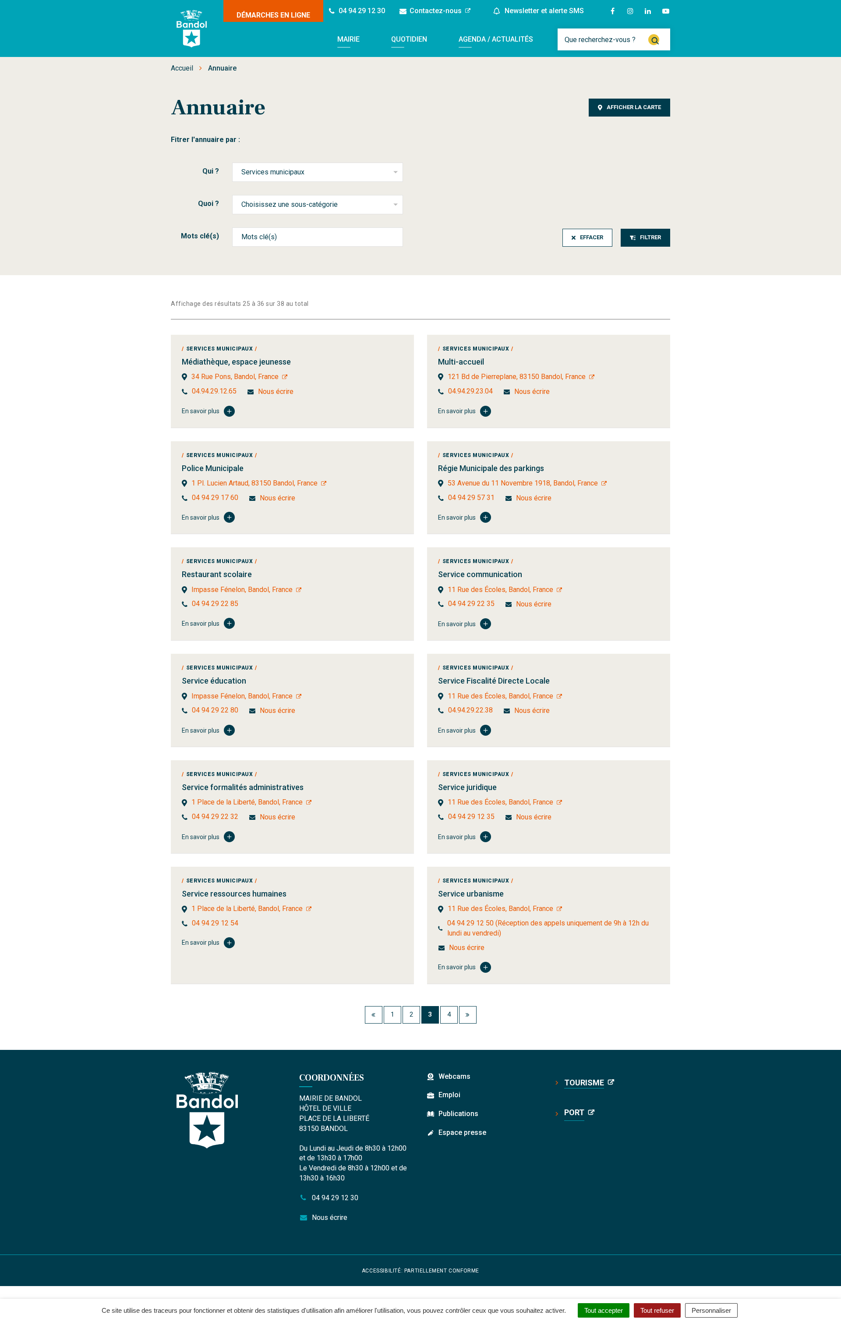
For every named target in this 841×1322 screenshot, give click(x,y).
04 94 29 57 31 (471, 497)
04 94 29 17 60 (215, 497)
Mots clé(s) (200, 236)
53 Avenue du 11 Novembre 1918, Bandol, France (523, 483)
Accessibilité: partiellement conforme (420, 1271)
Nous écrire (275, 391)
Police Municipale (213, 468)
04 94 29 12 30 (334, 1198)
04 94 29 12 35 (471, 816)
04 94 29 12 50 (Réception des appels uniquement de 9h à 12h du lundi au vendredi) (548, 928)
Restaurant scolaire (217, 574)
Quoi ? (208, 203)
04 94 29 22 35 (471, 603)
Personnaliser (711, 1310)
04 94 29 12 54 (215, 923)
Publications (458, 1113)
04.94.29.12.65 (214, 391)
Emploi (449, 1095)
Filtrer (650, 237)
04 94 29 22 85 (215, 603)
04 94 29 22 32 (215, 816)
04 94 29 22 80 (215, 710)
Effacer (591, 237)
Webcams (454, 1076)
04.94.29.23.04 (470, 391)
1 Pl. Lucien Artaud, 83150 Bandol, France (254, 483)
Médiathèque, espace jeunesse (236, 361)
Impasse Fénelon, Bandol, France (242, 589)
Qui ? (210, 171)
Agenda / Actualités (496, 39)
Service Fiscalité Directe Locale (494, 680)
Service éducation (214, 680)
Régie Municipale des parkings (491, 468)
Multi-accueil (461, 361)
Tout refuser (657, 1310)
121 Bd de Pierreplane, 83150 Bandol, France (517, 376)
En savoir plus (200, 411)
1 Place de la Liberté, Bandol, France (247, 802)
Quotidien (409, 39)
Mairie (348, 39)
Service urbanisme (471, 893)
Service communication (480, 574)
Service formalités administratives (243, 787)
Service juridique (467, 787)
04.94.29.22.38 (470, 710)
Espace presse (462, 1132)
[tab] (629, 108)
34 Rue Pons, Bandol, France (235, 376)
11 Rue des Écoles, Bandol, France (500, 589)
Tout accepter (603, 1310)
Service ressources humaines (234, 893)
